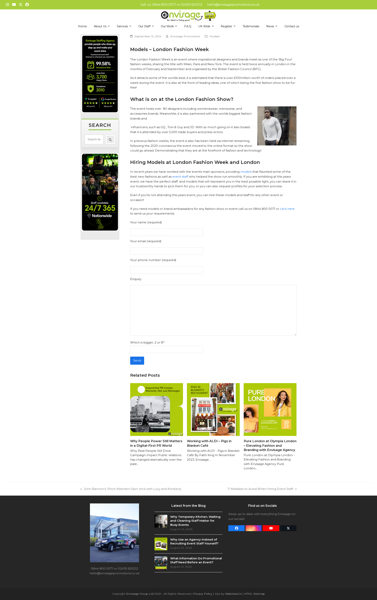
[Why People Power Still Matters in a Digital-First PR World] (156, 409)
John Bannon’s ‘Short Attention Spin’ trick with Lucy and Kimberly (131, 489)
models (246, 172)
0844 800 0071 (164, 4)
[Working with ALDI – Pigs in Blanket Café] (213, 409)
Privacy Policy (202, 593)
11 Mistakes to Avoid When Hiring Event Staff (260, 489)
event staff (180, 176)
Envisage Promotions (185, 36)
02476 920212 (191, 4)
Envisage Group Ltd (140, 593)
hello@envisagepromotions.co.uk (233, 4)
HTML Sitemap (254, 593)
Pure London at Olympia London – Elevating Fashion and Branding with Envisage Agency (270, 445)
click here (287, 209)
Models (215, 36)
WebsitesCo (233, 593)
